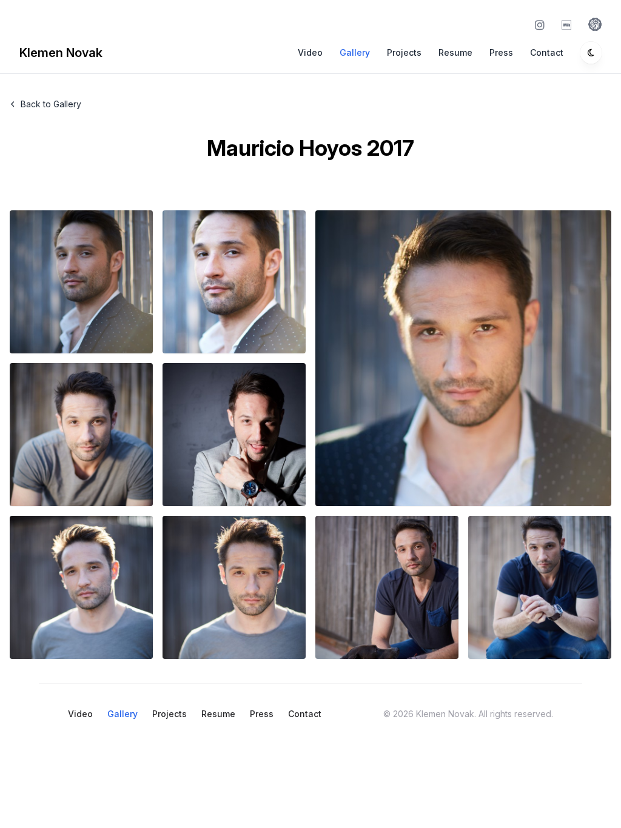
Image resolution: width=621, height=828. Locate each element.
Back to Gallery (51, 104)
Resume (455, 52)
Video (310, 52)
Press (501, 52)
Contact (546, 52)
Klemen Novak (60, 52)
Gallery (355, 52)
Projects (404, 52)
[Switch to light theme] (591, 53)
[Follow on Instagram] (542, 25)
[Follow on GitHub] (569, 25)
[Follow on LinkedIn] (595, 24)
